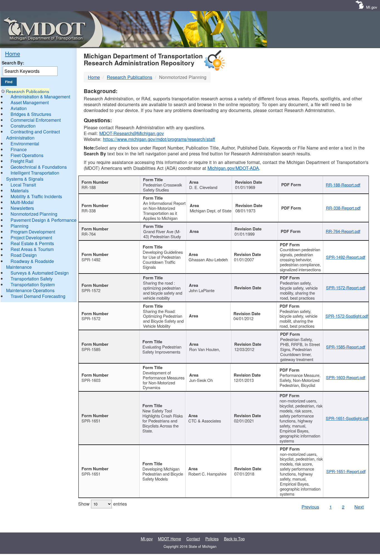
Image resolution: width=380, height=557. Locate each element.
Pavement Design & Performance (44, 220)
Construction (23, 126)
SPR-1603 (91, 380)
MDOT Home (169, 538)
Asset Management (30, 102)
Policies (212, 538)
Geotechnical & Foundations (39, 167)
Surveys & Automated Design (40, 273)
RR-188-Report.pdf (343, 185)
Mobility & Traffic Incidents (36, 196)
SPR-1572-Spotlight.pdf (346, 316)
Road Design (24, 255)
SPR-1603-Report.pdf (345, 377)
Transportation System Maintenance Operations (30, 287)
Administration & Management (40, 96)
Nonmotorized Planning (34, 214)
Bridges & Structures (31, 114)
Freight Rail (22, 161)
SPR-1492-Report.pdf (345, 257)
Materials (20, 190)
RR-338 (89, 210)
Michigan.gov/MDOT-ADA (233, 168)
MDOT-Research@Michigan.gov (131, 133)
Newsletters (22, 208)
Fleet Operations (27, 155)
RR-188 (89, 187)
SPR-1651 (91, 421)
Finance (19, 149)
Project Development (31, 237)
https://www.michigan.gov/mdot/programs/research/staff (159, 139)
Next (359, 506)
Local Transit (23, 184)
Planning (19, 226)
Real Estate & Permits (32, 243)
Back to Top (234, 538)
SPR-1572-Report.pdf (345, 287)
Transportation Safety (32, 278)
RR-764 (89, 234)
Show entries (102, 503)
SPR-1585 (91, 349)
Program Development (33, 231)
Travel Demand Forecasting (38, 296)
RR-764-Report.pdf (343, 231)
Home (12, 53)
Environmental (25, 143)
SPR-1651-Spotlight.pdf (347, 418)
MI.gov (371, 7)
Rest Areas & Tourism (32, 249)
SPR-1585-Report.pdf (345, 347)
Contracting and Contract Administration (33, 134)
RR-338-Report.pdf (343, 208)
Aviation (19, 108)
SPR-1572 (91, 290)
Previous (310, 506)
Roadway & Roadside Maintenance (30, 264)
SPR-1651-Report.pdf (346, 471)
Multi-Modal (22, 202)
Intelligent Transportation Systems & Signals (32, 176)
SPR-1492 (91, 259)
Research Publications (27, 91)
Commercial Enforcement (36, 120)
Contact (193, 538)
